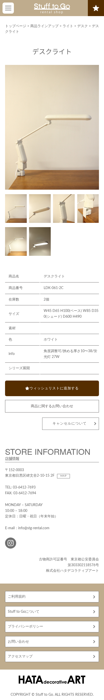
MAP (63, 476)
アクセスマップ (20, 656)
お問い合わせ (18, 641)
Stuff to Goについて (23, 611)
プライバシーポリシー (25, 626)
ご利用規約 (16, 596)
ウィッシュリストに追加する (54, 388)
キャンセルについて (70, 423)
